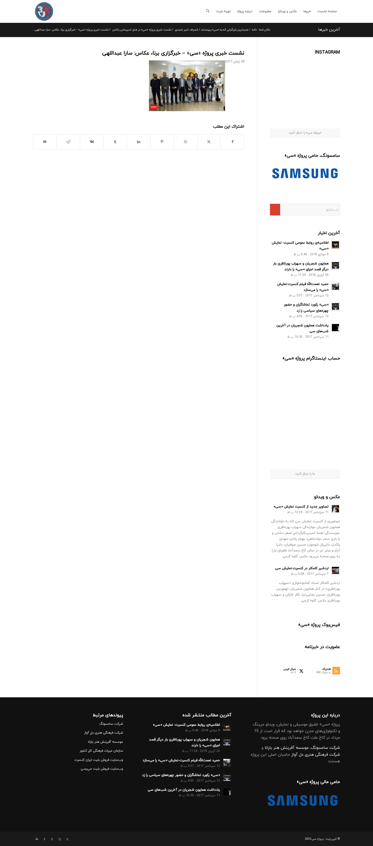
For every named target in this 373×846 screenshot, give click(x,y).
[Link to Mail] (37, 839)
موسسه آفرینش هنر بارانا (287, 748)
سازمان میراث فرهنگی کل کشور (101, 751)
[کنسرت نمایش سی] (44, 11)
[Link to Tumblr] (52, 839)
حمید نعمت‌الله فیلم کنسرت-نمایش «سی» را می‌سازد (181, 760)
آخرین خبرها (329, 29)
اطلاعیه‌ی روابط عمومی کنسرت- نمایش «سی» (186, 724)
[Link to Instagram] (59, 839)
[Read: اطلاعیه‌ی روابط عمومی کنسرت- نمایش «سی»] (335, 244)
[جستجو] (208, 11)
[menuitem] (327, 11)
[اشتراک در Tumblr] (115, 141)
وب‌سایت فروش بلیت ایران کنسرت (98, 760)
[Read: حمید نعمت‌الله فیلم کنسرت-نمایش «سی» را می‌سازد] (335, 286)
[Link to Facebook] (44, 839)
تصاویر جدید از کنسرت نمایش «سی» (301, 506)
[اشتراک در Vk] (91, 141)
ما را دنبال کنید (305, 474)
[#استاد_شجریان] (328, 68)
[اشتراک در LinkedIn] (138, 141)
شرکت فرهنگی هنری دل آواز (315, 754)
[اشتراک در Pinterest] (162, 141)
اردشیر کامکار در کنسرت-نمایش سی (302, 568)
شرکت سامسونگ (325, 748)
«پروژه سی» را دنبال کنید (305, 133)
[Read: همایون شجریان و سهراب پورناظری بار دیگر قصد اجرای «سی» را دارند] (335, 265)
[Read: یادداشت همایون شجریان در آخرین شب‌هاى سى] (335, 327)
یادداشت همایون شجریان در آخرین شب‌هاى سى (184, 789)
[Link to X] (67, 839)
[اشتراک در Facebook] (232, 141)
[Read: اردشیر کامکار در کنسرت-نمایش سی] (335, 570)
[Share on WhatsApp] (185, 141)
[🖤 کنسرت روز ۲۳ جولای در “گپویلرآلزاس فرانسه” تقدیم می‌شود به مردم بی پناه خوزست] (288, 380)
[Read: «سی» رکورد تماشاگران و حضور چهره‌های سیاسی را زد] (335, 306)
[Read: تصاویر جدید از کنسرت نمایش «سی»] (335, 508)
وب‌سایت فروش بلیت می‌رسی (102, 769)
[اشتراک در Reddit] (68, 141)
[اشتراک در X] (209, 141)
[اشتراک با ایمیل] (44, 141)
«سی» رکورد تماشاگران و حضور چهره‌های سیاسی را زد (181, 775)
